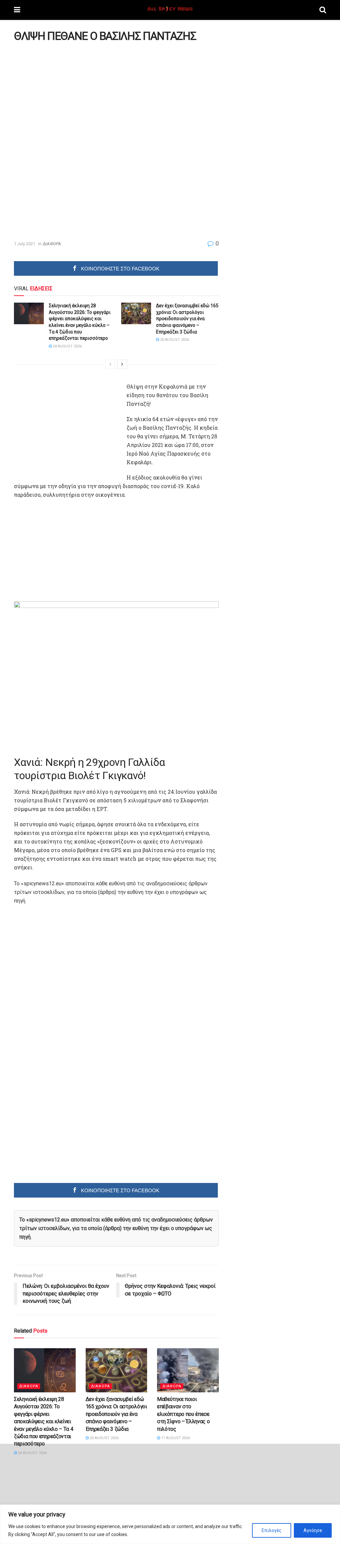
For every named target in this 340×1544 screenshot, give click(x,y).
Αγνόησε (312, 1530)
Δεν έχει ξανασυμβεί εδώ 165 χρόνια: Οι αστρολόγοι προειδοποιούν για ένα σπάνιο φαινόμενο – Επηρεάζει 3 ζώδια (187, 318)
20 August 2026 (174, 339)
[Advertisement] (70, 93)
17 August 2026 (175, 1438)
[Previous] (110, 364)
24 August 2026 (67, 346)
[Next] (122, 364)
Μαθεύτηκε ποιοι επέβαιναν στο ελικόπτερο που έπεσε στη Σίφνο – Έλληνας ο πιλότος (183, 1414)
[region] (170, 1524)
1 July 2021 (24, 243)
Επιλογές (272, 1530)
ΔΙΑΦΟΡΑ (51, 243)
